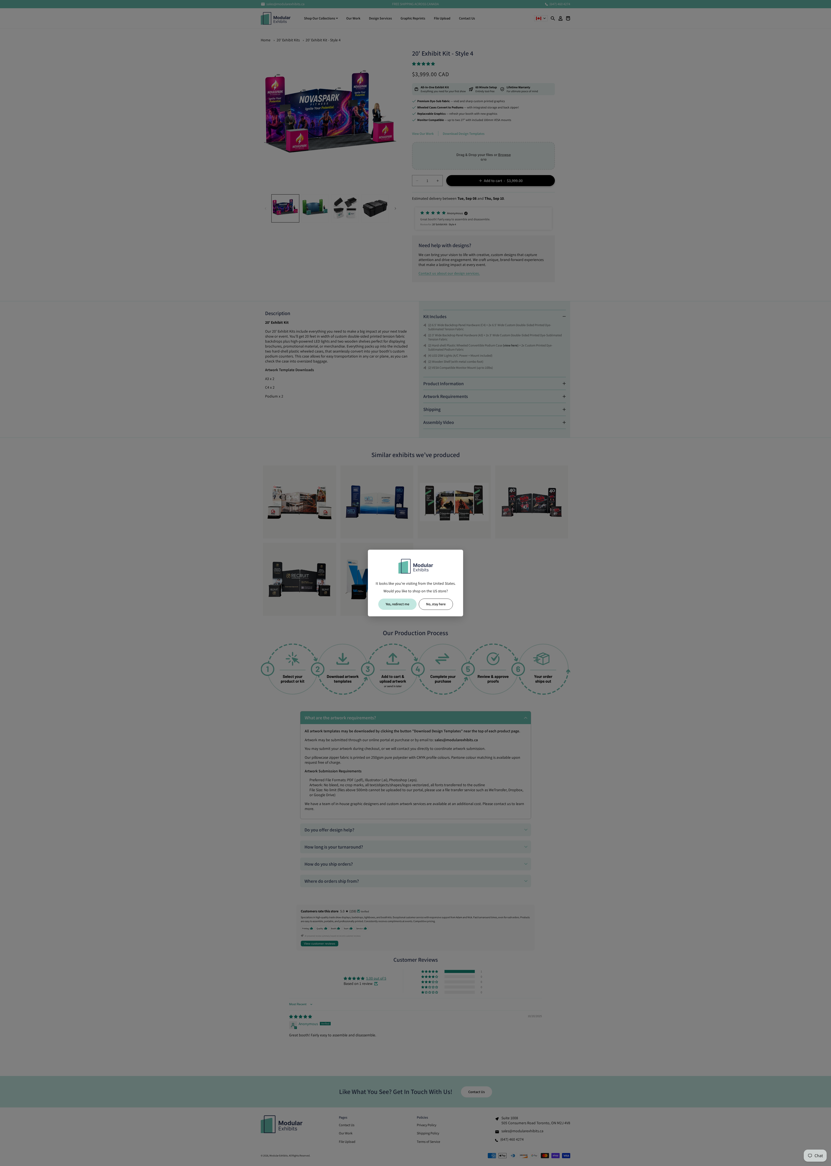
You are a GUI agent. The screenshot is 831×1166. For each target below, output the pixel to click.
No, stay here (436, 604)
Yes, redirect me (397, 604)
